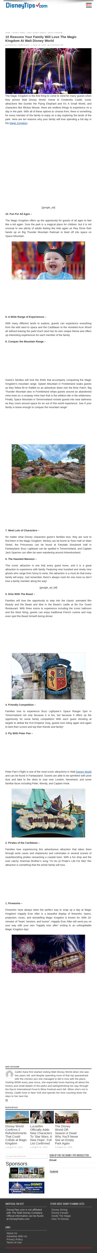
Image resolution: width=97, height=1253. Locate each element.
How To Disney (60, 1218)
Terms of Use (14, 1242)
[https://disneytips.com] (26, 6)
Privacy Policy (15, 1239)
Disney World (83, 771)
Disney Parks (19, 33)
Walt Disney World (37, 33)
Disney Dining (59, 1209)
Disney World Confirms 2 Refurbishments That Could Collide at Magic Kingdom (16, 1135)
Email (52, 1160)
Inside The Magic (61, 1215)
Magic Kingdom (55, 33)
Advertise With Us (17, 1236)
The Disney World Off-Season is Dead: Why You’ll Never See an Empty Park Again (66, 1135)
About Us (12, 1233)
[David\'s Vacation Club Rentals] (26, 1192)
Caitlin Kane (23, 45)
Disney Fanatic (59, 1212)
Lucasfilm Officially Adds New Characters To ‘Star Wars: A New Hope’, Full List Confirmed (41, 1135)
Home (7, 33)
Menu (89, 5)
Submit (54, 1171)
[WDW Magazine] (26, 1177)
